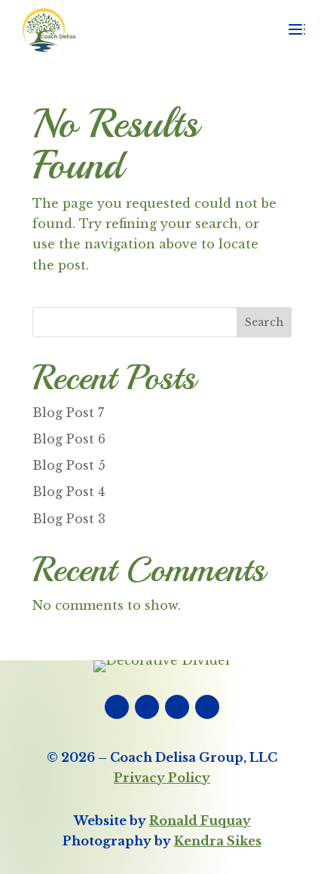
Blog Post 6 (68, 438)
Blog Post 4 (68, 491)
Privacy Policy (162, 777)
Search (264, 322)
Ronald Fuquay (200, 820)
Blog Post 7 (68, 412)
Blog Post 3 (68, 518)
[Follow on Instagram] (177, 707)
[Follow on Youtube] (207, 707)
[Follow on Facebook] (117, 707)
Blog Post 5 (68, 465)
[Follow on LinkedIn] (147, 707)
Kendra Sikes (217, 840)
